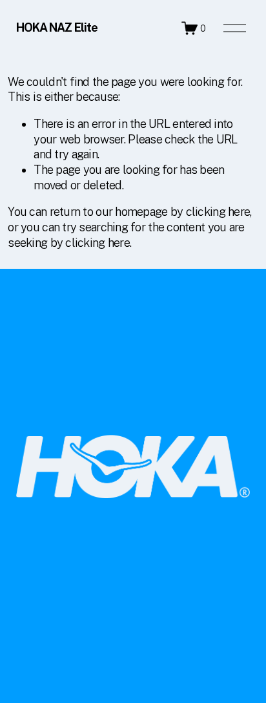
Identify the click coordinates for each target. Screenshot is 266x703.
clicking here (218, 211)
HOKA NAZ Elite (56, 27)
